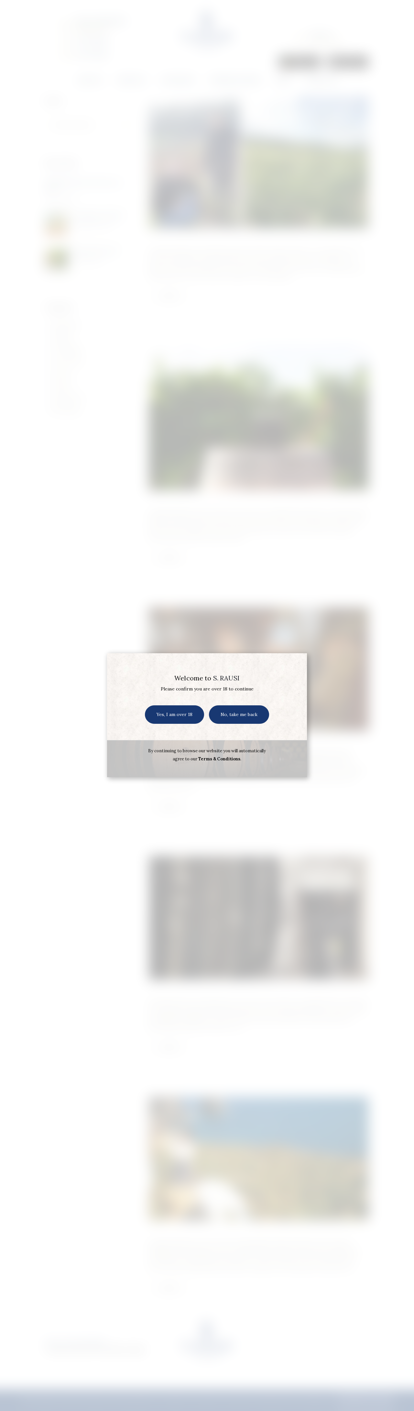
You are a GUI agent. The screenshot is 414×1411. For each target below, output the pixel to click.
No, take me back (239, 714)
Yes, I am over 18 (174, 714)
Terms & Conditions (219, 759)
